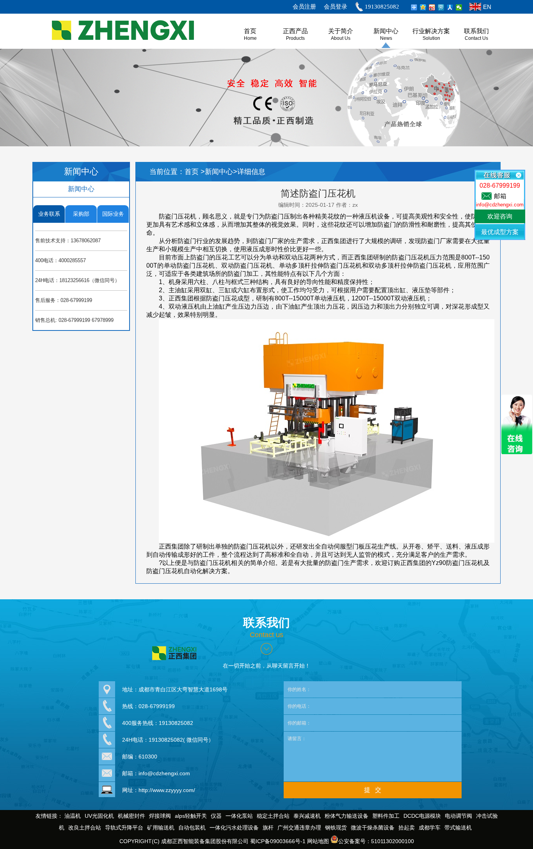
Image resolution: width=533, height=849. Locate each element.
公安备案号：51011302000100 (376, 841)
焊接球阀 (160, 816)
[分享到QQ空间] (423, 7)
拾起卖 (406, 827)
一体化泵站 (239, 816)
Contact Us (476, 38)
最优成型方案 (500, 232)
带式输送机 (458, 827)
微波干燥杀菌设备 (372, 827)
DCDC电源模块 (422, 816)
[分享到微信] (459, 7)
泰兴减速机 (307, 816)
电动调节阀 (458, 816)
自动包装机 (192, 827)
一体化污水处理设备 (234, 827)
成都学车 (430, 827)
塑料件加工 (386, 816)
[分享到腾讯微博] (441, 7)
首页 (193, 172)
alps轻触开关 (191, 816)
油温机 (72, 816)
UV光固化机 (99, 816)
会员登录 (335, 7)
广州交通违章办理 (299, 827)
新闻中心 (385, 31)
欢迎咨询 (499, 216)
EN (487, 7)
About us (340, 38)
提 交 (372, 790)
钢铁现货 (336, 827)
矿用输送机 (160, 827)
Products (295, 38)
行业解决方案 (431, 31)
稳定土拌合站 (273, 816)
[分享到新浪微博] (432, 7)
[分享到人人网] (450, 7)
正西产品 (295, 31)
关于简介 (340, 31)
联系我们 (476, 31)
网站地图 (318, 841)
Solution (431, 38)
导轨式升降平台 (124, 827)
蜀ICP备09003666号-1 (278, 841)
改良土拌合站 (84, 827)
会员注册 (304, 7)
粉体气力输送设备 (346, 816)
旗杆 (268, 827)
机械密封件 (131, 816)
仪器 (216, 816)
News (386, 38)
